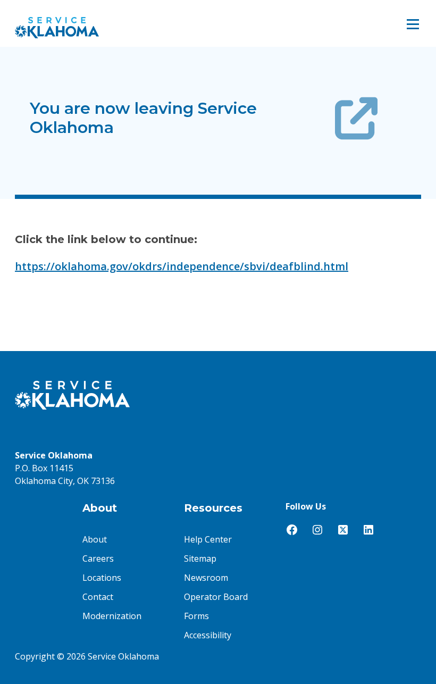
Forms (196, 616)
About (94, 539)
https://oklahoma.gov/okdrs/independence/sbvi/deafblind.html (181, 266)
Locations (101, 577)
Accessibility (207, 635)
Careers (98, 558)
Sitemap (200, 558)
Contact (97, 597)
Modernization (111, 616)
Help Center (208, 539)
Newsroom (206, 577)
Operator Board (216, 597)
